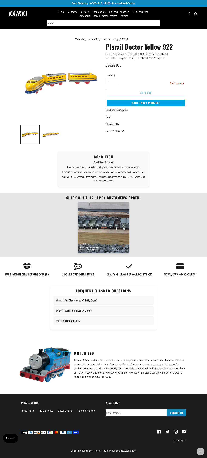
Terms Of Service (86, 410)
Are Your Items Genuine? (68, 320)
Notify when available (146, 103)
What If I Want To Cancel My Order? (74, 310)
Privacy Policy (28, 410)
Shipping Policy (65, 410)
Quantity (111, 75)
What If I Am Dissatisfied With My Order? (76, 300)
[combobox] (103, 23)
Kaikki (183, 440)
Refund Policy (46, 410)
